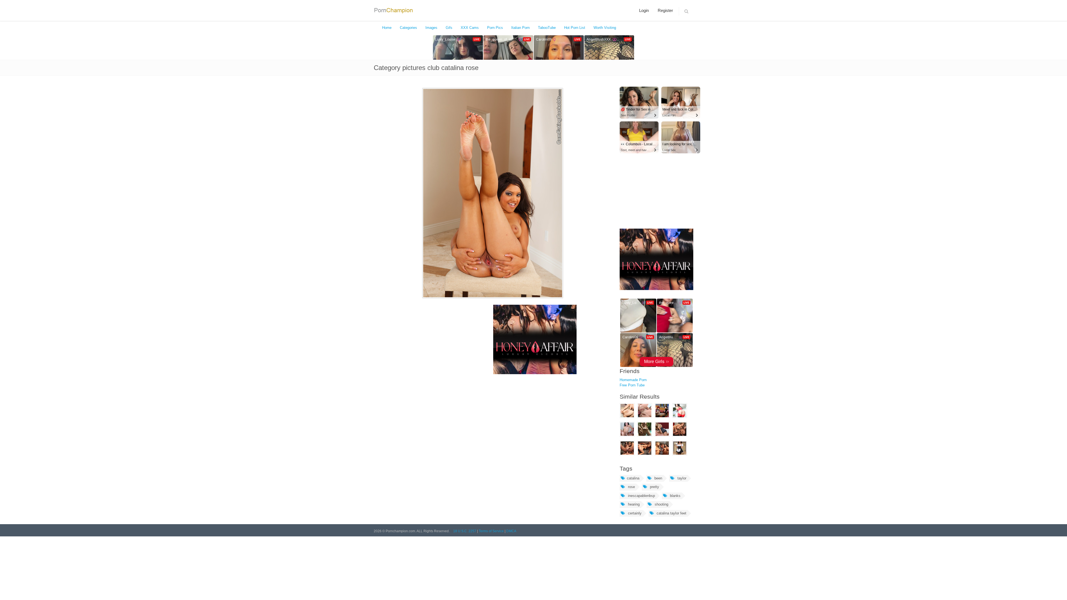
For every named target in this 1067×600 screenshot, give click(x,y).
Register (665, 10)
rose (631, 487)
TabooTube (547, 28)
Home (387, 28)
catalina (633, 478)
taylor (681, 478)
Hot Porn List (574, 28)
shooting (661, 504)
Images (431, 28)
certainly (634, 513)
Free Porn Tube (632, 385)
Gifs (449, 28)
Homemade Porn (633, 380)
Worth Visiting (605, 28)
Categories (408, 28)
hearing (633, 504)
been (657, 478)
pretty (654, 487)
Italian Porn (520, 28)
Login (644, 10)
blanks (674, 496)
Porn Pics (495, 28)
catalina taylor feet (670, 513)
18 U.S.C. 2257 (464, 531)
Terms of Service (491, 531)
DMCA (511, 531)
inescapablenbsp (641, 496)
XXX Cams (470, 28)
